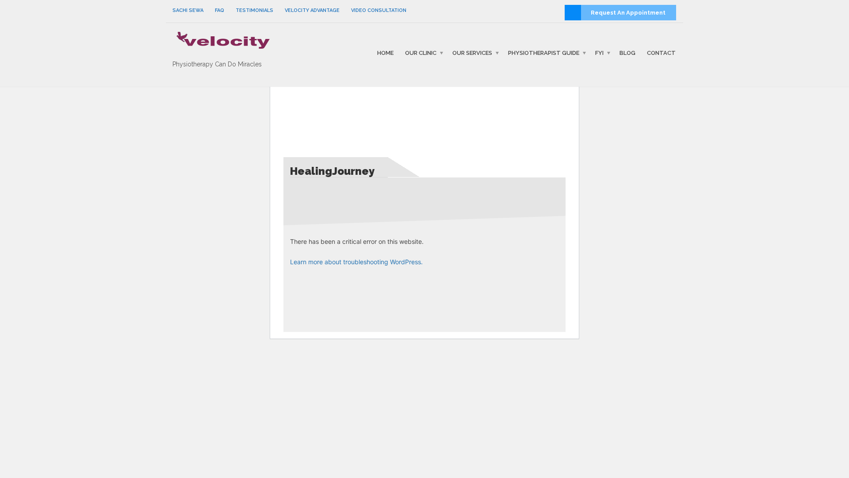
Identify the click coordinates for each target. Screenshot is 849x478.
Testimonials (254, 10)
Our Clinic (420, 53)
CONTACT (661, 53)
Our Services (472, 53)
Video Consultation (378, 10)
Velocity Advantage (312, 10)
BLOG (627, 53)
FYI (599, 53)
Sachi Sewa (187, 10)
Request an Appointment (628, 12)
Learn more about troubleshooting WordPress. (356, 262)
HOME (385, 53)
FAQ (219, 10)
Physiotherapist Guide (543, 53)
